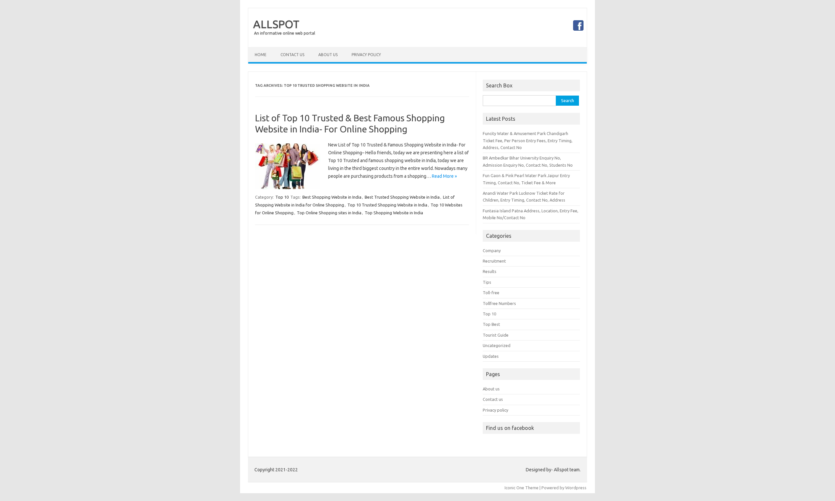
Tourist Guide (496, 335)
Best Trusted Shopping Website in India (402, 197)
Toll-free (491, 292)
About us (491, 389)
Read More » (444, 176)
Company (492, 250)
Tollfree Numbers (499, 303)
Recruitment (494, 261)
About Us (328, 55)
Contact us (493, 399)
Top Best (491, 324)
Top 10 (282, 197)
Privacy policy (495, 410)
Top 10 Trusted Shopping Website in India (387, 205)
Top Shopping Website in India (394, 212)
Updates (491, 356)
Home (260, 55)
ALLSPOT (276, 24)
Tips (487, 282)
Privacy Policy (366, 55)
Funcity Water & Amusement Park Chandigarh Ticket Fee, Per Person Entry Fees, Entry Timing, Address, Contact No (527, 140)
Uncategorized (496, 345)
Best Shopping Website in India (331, 197)
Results (489, 271)
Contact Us (292, 55)
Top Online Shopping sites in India (329, 212)
